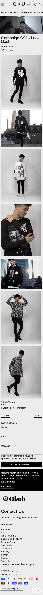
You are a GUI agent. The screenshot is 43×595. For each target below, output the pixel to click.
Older (36, 415)
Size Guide (6, 545)
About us (5, 529)
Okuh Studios (13, 571)
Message (5, 446)
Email (4, 436)
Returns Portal (8, 542)
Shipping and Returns (11, 539)
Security (5, 551)
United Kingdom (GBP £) (11, 589)
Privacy (4, 558)
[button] (35, 4)
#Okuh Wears (8, 402)
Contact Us (6, 548)
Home (4, 12)
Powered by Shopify (9, 574)
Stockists (5, 561)
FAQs (4, 532)
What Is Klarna (8, 536)
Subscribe (6, 486)
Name (4, 427)
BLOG (13, 12)
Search (4, 555)
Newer (7, 415)
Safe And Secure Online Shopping (17, 564)
